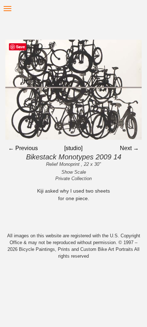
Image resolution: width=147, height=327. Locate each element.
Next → (129, 148)
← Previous (23, 148)
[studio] (73, 148)
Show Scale (73, 172)
